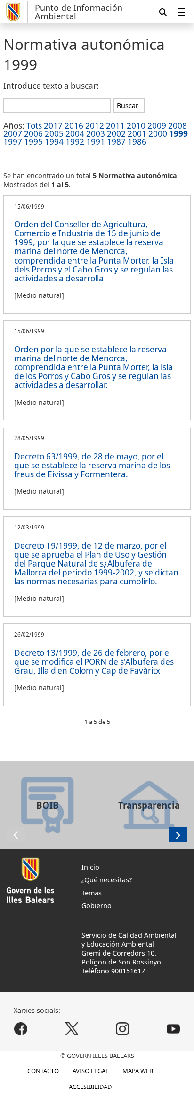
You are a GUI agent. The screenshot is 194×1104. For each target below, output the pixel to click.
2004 (74, 133)
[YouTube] (173, 1028)
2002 (116, 133)
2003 (95, 133)
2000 (157, 133)
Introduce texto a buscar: (51, 85)
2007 (12, 133)
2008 (177, 125)
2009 (156, 125)
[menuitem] (181, 12)
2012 (94, 125)
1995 (33, 141)
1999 (178, 133)
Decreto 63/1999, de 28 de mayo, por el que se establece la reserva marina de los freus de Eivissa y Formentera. (92, 465)
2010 (136, 125)
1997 (12, 141)
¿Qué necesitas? (106, 879)
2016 (74, 125)
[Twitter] (72, 1028)
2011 (115, 125)
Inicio (90, 867)
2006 (33, 133)
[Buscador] (163, 12)
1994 (54, 141)
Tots (34, 125)
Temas (91, 892)
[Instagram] (122, 1028)
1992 (74, 141)
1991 (95, 141)
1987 (116, 141)
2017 (53, 125)
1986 (137, 141)
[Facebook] (21, 1028)
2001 (137, 133)
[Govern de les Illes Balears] (15, 12)
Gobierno (96, 905)
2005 (54, 133)
